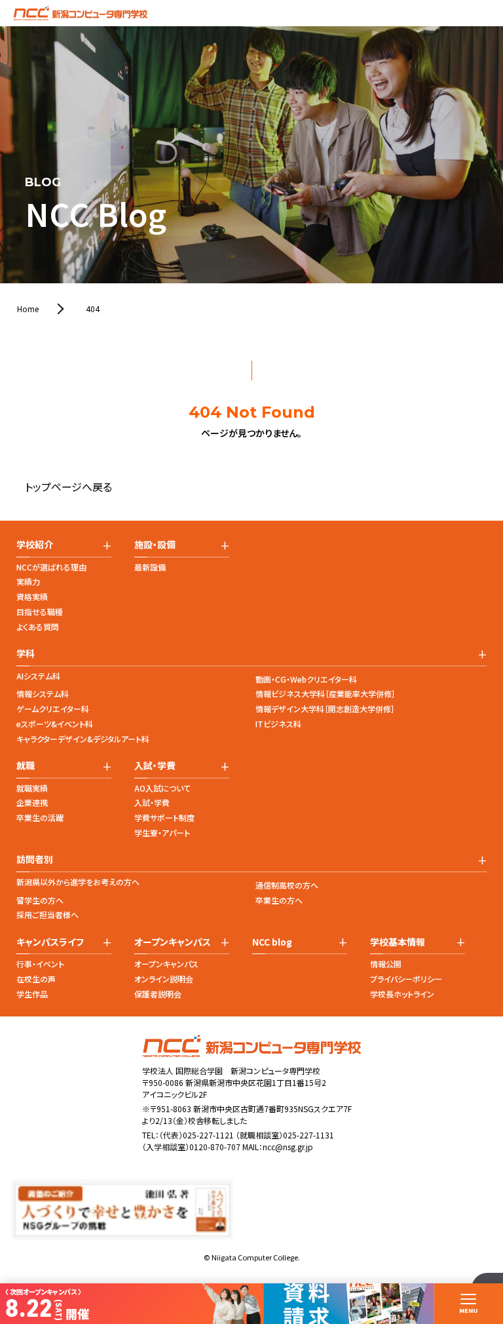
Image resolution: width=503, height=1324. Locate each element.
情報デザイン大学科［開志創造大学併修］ (325, 708)
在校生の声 (36, 978)
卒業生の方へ (279, 900)
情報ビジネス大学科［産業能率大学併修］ (325, 693)
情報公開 (385, 963)
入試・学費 (152, 802)
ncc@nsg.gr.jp (288, 1146)
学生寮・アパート (162, 832)
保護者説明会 (157, 993)
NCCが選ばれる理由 (51, 566)
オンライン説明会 (163, 978)
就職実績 (32, 787)
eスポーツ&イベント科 (54, 723)
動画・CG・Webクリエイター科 (306, 679)
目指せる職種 (39, 611)
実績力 (28, 581)
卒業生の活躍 (40, 817)
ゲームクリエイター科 (52, 708)
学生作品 (32, 993)
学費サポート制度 (164, 817)
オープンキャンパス (166, 963)
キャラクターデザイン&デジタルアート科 (82, 738)
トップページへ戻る (68, 486)
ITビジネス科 (278, 723)
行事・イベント (40, 963)
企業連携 (32, 802)
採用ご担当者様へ (47, 914)
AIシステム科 (38, 675)
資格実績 (32, 596)
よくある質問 (37, 626)
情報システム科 (42, 693)
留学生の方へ (40, 900)
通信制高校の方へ (286, 885)
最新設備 (150, 566)
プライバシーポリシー (406, 978)
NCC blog (272, 942)
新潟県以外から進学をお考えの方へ (78, 881)
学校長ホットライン (402, 993)
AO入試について (162, 787)
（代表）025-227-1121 (196, 1134)
